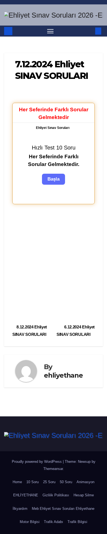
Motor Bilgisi (30, 522)
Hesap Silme (84, 495)
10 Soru (32, 482)
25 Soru (49, 482)
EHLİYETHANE (25, 495)
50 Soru (66, 482)
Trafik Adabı (53, 522)
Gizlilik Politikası (56, 495)
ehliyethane (63, 375)
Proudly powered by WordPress (37, 462)
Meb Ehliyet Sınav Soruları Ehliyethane (63, 509)
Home (17, 482)
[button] (90, 31)
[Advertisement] (53, 263)
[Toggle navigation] (50, 31)
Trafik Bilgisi (77, 522)
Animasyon (85, 482)
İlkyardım (20, 509)
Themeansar (53, 469)
